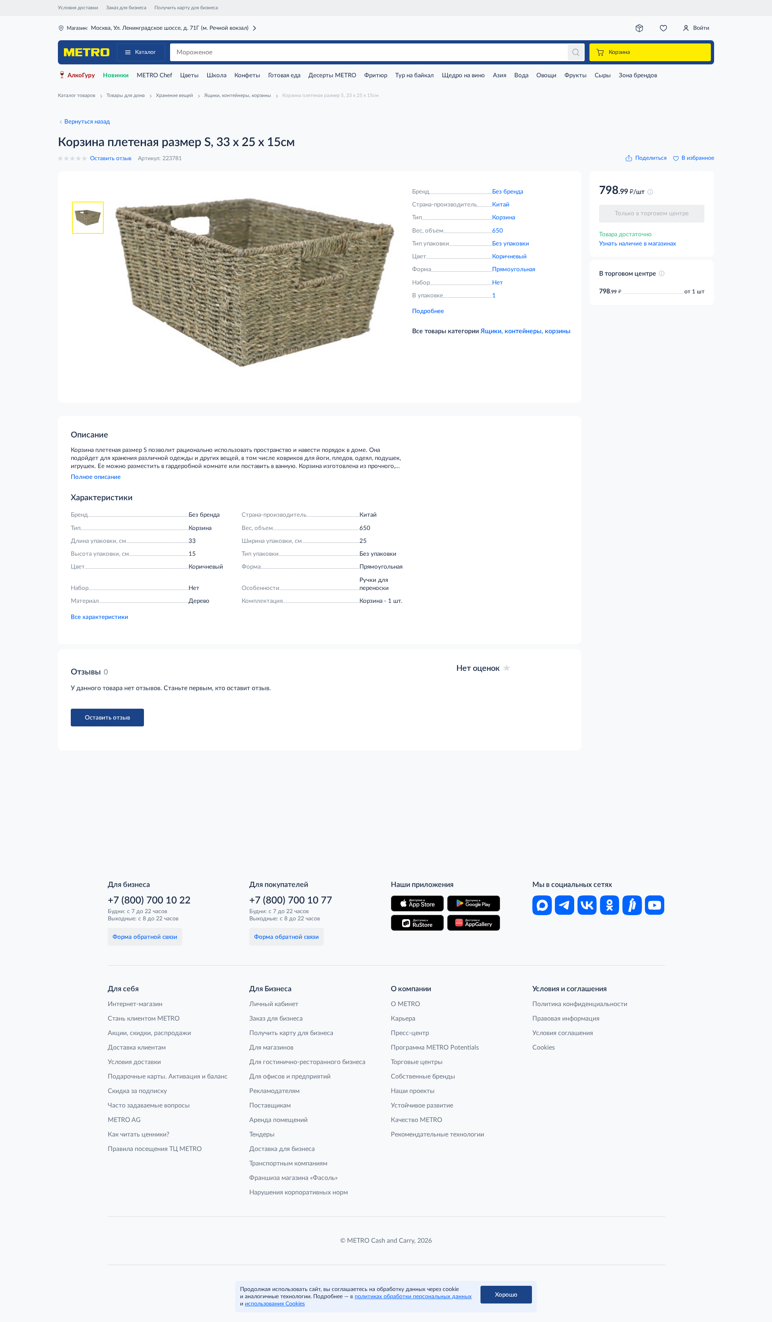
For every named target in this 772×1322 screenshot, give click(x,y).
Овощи (546, 75)
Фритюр (375, 75)
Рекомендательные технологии (437, 1134)
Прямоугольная (513, 269)
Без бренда (507, 192)
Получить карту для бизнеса (186, 7)
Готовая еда (284, 75)
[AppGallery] (473, 923)
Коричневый (509, 257)
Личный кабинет (273, 1004)
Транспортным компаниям (288, 1163)
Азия (499, 75)
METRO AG (124, 1120)
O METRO (405, 1004)
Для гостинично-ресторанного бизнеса (307, 1062)
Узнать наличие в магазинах (637, 244)
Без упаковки (510, 244)
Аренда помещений (278, 1120)
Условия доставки (78, 7)
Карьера (403, 1018)
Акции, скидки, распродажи (149, 1033)
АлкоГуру (81, 75)
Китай (500, 205)
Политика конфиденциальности (579, 1004)
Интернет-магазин (135, 1004)
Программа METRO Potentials (435, 1047)
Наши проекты (413, 1091)
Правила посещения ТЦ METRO (155, 1149)
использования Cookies (275, 1304)
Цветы (189, 75)
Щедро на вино (463, 75)
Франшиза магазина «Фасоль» (293, 1178)
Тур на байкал (414, 75)
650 (497, 231)
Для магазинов (271, 1047)
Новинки (116, 75)
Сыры (603, 75)
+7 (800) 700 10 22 (149, 900)
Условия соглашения (562, 1033)
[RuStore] (417, 923)
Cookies (543, 1047)
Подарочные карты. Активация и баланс (168, 1076)
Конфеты (247, 75)
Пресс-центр (410, 1033)
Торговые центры (417, 1062)
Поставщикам (270, 1105)
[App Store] (417, 903)
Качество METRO (416, 1120)
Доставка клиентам (137, 1047)
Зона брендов (638, 75)
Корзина (503, 217)
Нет (497, 283)
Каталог (145, 52)
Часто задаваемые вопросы (149, 1105)
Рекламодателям (274, 1091)
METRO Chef (154, 75)
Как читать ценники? (138, 1134)
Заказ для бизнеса (126, 7)
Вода (521, 75)
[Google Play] (473, 903)
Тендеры (262, 1134)
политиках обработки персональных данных (413, 1296)
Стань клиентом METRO (144, 1018)
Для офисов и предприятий (290, 1076)
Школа (216, 75)
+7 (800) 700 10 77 (290, 900)
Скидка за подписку (137, 1091)
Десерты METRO (332, 75)
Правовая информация (566, 1018)
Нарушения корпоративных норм (298, 1192)
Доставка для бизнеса (282, 1149)
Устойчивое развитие (422, 1105)
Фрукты (576, 75)
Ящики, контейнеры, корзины (525, 331)
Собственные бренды (423, 1076)
